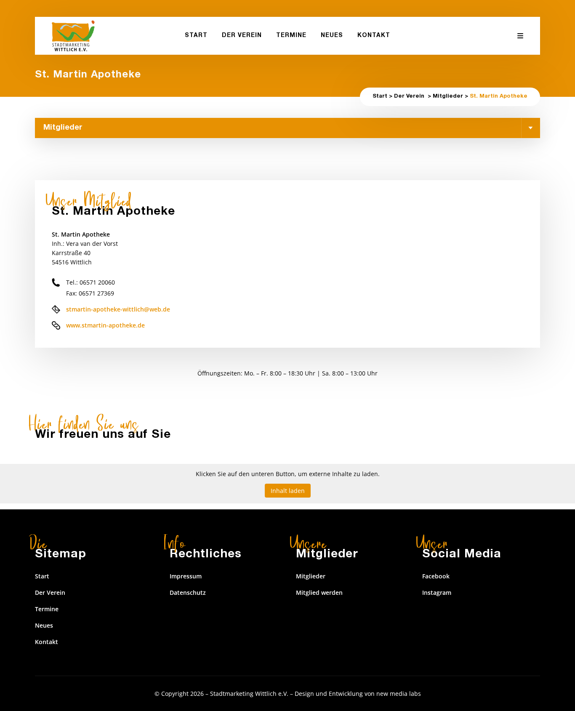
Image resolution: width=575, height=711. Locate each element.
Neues (44, 625)
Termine (47, 609)
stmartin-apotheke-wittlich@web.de (118, 309)
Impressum (186, 576)
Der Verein (409, 96)
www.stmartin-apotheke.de (105, 325)
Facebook (436, 576)
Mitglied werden (319, 592)
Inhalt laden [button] (288, 491)
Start (380, 96)
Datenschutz (188, 592)
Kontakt (46, 642)
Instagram (436, 592)
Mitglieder (448, 96)
